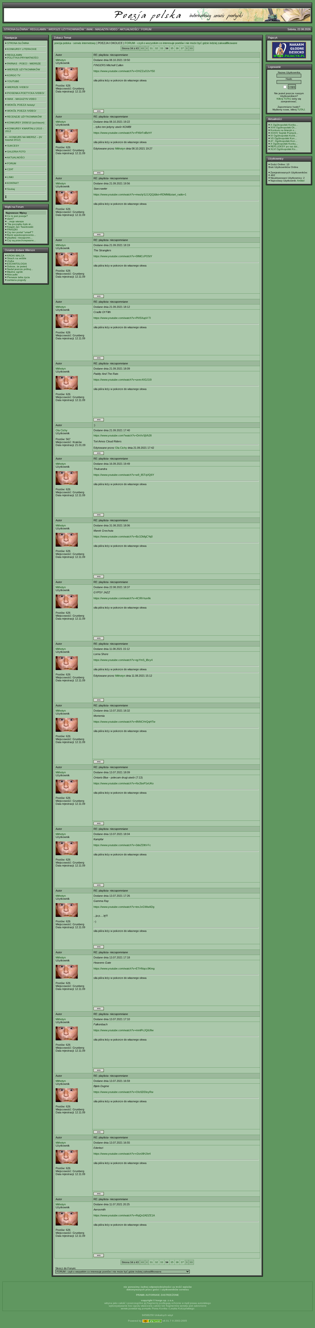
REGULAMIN (38, 29)
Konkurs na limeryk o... (283, 130)
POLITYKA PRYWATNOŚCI (22, 57)
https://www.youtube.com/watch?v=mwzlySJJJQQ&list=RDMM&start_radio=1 (140, 194)
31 (151, 48)
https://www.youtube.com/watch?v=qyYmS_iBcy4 (123, 659)
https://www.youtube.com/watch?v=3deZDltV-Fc (122, 845)
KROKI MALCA (15, 255)
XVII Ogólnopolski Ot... (283, 127)
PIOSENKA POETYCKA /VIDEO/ (25, 93)
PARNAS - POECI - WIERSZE (24, 63)
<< (142, 48)
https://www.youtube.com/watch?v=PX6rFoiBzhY (123, 132)
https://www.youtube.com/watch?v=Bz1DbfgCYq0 (123, 536)
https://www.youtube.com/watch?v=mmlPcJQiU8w (124, 1030)
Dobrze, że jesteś (17, 266)
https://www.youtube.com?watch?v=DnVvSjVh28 (123, 435)
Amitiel (300, 180)
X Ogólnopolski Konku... (284, 124)
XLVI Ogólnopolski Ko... (284, 149)
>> (191, 48)
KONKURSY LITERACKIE (22, 49)
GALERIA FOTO (16, 151)
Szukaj (11, 189)
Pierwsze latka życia (18, 277)
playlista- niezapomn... (19, 237)
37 (182, 48)
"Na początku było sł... (19, 224)
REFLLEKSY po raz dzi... (284, 146)
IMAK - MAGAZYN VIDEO (102, 29)
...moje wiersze (15, 221)
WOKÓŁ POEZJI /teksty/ (21, 105)
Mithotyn (61, 60)
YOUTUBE (13, 81)
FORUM (146, 29)
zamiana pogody (16, 280)
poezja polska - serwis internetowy (75, 43)
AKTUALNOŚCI (129, 29)
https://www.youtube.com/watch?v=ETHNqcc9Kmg (124, 968)
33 (161, 48)
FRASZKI (12, 229)
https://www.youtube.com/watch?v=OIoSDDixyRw (123, 1091)
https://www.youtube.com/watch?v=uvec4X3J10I (123, 379)
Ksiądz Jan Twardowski (20, 226)
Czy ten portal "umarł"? (20, 232)
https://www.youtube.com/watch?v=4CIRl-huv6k (122, 598)
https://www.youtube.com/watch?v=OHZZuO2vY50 (124, 71)
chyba (10, 261)
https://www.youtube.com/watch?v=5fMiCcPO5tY (123, 256)
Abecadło (12, 274)
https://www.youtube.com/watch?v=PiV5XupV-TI (122, 317)
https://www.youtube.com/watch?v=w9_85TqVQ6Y (124, 474)
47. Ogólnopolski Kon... (283, 141)
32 (156, 48)
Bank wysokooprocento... (21, 235)
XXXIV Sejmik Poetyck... (284, 133)
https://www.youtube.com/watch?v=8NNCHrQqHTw (124, 721)
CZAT (10, 169)
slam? (10, 218)
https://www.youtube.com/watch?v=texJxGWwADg (124, 906)
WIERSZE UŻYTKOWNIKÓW (66, 29)
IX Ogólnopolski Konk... (283, 135)
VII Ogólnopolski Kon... (283, 138)
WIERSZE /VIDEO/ (18, 87)
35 (172, 48)
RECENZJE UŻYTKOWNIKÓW (24, 116)
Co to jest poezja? (17, 216)
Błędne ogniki (15, 271)
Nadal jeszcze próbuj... (20, 269)
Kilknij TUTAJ (284, 98)
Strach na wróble (16, 258)
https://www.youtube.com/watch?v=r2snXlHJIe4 (122, 1153)
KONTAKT (13, 183)
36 (177, 48)
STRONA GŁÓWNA (16, 29)
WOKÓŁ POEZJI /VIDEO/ (21, 110)
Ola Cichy (61, 430)
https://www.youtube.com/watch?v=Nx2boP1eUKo (124, 783)
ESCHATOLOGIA (17, 263)
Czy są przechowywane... (21, 240)
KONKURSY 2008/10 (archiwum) (25, 122)
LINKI (10, 177)
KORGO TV (13, 75)
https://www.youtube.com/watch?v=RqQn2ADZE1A (124, 1215)
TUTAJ (301, 109)
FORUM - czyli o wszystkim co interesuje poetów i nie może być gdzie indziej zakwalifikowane (181, 43)
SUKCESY (13, 145)
